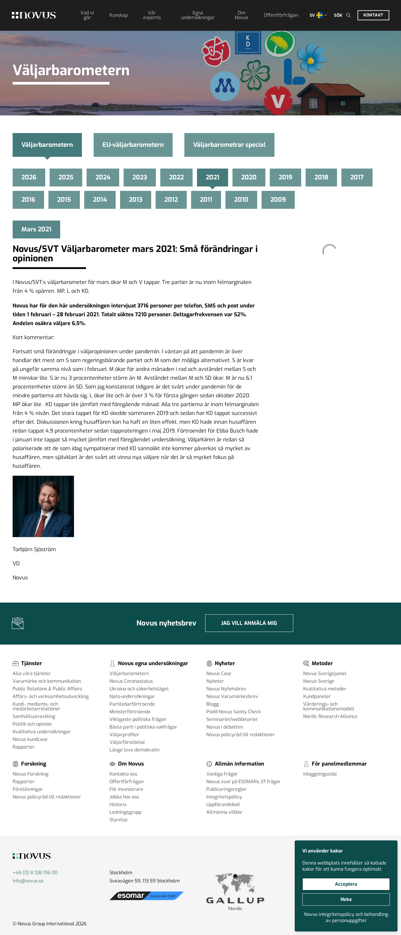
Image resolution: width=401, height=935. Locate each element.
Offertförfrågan (281, 15)
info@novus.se (28, 881)
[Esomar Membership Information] (146, 900)
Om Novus (241, 15)
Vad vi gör (87, 15)
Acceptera (346, 884)
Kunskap (118, 15)
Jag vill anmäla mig (249, 623)
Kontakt (373, 15)
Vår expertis (152, 15)
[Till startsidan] (34, 15)
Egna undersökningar (198, 15)
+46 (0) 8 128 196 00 (35, 873)
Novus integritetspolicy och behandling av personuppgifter (346, 917)
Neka (346, 899)
